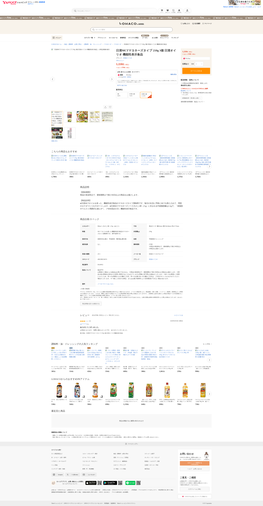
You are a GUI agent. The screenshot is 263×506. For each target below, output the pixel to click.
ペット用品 (54, 465)
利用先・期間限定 (127, 77)
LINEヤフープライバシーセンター (93, 503)
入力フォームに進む (194, 489)
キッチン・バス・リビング (152, 457)
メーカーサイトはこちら (105, 284)
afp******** (83, 324)
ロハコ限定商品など (56, 453)
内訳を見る (173, 74)
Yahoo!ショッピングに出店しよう (245, 7)
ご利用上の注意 (106, 490)
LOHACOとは (61, 490)
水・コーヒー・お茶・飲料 (58, 457)
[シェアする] (105, 107)
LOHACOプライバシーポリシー (120, 490)
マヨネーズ (107, 44)
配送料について (186, 91)
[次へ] (112, 79)
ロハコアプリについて (69, 484)
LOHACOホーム (56, 44)
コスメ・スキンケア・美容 (89, 453)
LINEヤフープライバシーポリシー (73, 503)
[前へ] (52, 79)
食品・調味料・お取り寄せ (73, 44)
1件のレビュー (120, 60)
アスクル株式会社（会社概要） (120, 492)
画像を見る (54, 141)
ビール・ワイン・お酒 (88, 457)
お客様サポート (71, 490)
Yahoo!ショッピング (56, 503)
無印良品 (147, 468)
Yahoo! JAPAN (228, 7)
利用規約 (106, 503)
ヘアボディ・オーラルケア (58, 461)
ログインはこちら (122, 85)
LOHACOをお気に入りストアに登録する (196, 496)
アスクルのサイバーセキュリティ (147, 490)
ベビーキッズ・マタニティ (89, 461)
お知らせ (53, 490)
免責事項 (113, 503)
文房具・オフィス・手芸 (151, 465)
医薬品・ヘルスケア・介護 (152, 461)
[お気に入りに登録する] (110, 107)
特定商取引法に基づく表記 (165, 490)
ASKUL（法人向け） (104, 492)
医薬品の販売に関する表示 (90, 492)
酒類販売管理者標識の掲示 (58, 492)
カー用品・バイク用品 (120, 468)
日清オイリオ (127, 58)
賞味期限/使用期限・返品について (192, 101)
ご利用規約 (134, 490)
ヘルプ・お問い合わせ (194, 469)
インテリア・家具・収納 (58, 468)
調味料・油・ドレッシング (93, 44)
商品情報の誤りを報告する (91, 304)
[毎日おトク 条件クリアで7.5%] (131, 18)
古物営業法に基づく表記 (74, 492)
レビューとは (178, 315)
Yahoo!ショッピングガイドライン (126, 503)
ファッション (86, 465)
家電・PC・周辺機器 (88, 468)
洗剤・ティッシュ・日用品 (121, 457)
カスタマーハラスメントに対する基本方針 (88, 490)
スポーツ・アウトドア (120, 465)
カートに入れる (196, 71)
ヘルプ (259, 7)
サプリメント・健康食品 (120, 461)
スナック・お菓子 (150, 453)
